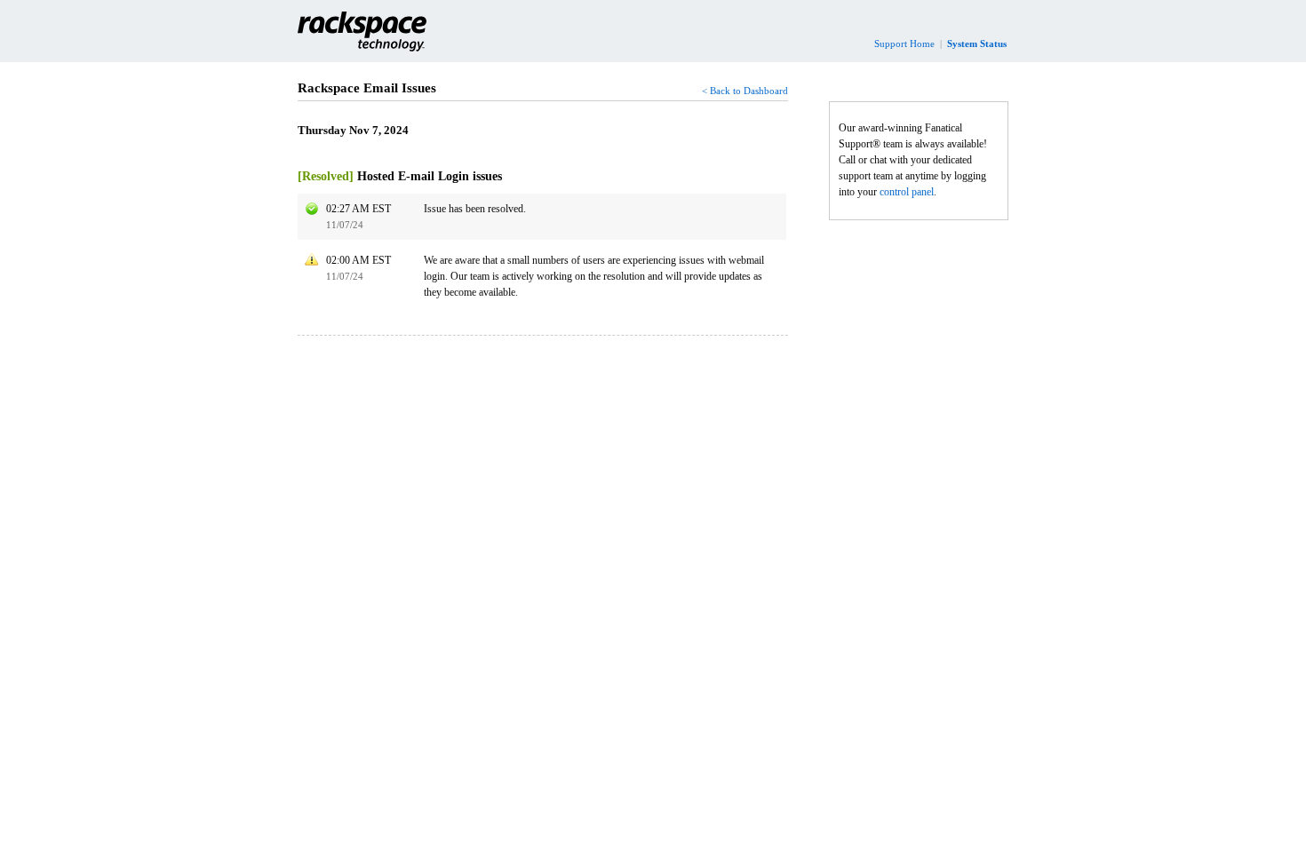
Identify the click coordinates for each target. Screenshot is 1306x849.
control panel (907, 192)
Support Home (904, 43)
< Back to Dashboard (745, 90)
